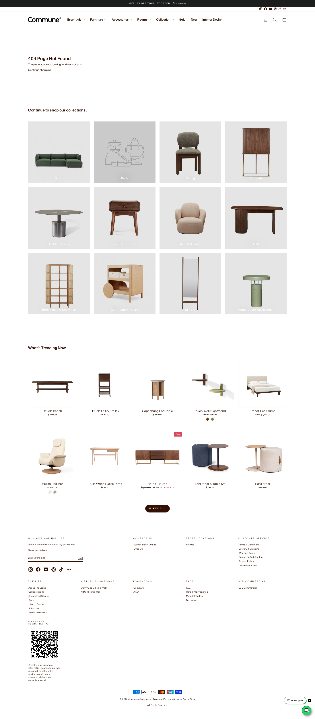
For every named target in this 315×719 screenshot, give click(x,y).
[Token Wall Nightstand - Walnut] (207, 419)
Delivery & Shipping (249, 548)
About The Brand (37, 587)
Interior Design (212, 19)
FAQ (188, 587)
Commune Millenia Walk (94, 587)
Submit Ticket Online (144, 544)
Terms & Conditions (249, 544)
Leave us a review (248, 565)
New (194, 19)
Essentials (74, 19)
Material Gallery (194, 596)
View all (157, 508)
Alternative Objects (38, 596)
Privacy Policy (246, 561)
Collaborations (36, 591)
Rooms (142, 19)
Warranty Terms (247, 553)
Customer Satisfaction (250, 557)
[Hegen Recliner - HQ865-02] (50, 492)
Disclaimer (192, 600)
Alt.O (136, 591)
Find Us (190, 544)
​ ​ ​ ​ (187, 604)
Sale (182, 19)
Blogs (31, 600)
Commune (138, 587)
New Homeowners (37, 612)
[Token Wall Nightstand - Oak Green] (212, 419)
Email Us (138, 548)
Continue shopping (39, 70)
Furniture (97, 19)
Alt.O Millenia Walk (91, 591)
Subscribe (33, 608)
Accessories (120, 19)
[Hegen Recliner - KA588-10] (55, 492)
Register (33, 665)
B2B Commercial (248, 587)
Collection (163, 19)
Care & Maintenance (197, 591)
